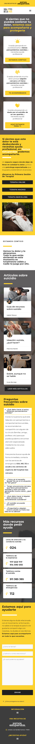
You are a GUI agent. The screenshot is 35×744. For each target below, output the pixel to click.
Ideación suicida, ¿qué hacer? (15, 341)
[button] (30, 10)
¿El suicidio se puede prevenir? (16, 504)
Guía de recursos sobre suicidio (16, 307)
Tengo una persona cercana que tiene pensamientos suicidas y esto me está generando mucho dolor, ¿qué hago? (18, 489)
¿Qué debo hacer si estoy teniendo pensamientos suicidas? (17, 411)
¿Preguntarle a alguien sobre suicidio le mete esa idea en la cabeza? (17, 509)
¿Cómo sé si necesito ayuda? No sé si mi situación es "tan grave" (18, 481)
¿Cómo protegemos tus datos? (14, 701)
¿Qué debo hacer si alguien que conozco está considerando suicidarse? (17, 497)
